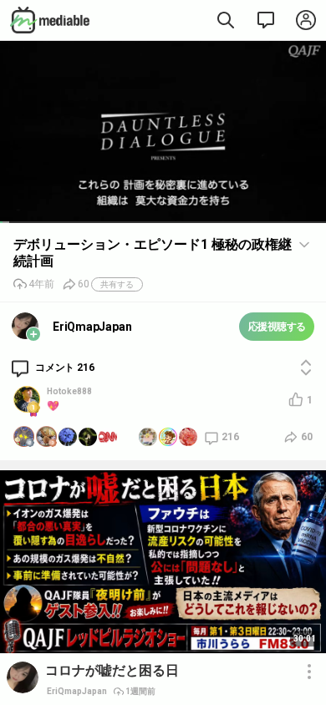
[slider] (163, 222)
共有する (117, 284)
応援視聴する (277, 326)
